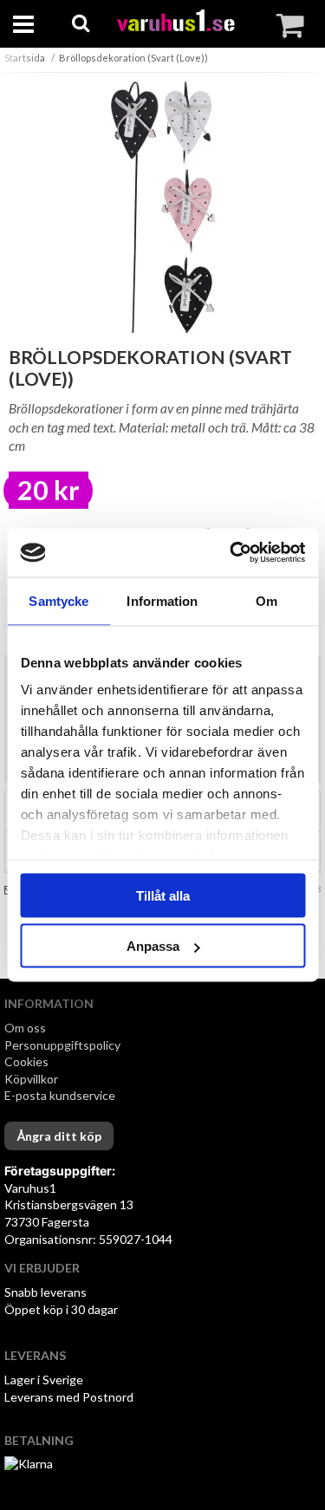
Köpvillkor (31, 1078)
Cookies (26, 1061)
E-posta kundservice (61, 1095)
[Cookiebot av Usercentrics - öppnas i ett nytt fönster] (231, 553)
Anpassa (153, 946)
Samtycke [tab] (58, 600)
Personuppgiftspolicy (62, 1045)
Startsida (24, 57)
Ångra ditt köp (58, 1136)
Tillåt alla (163, 895)
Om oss (25, 1027)
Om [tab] (266, 600)
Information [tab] (162, 600)
